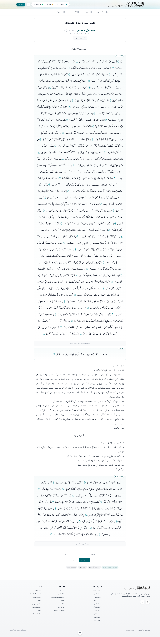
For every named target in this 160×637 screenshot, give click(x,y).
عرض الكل (74, 560)
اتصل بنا (21, 4)
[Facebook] (148, 602)
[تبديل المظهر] (28, 4)
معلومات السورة (71, 567)
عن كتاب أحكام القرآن (94, 567)
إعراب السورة (82, 567)
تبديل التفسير (80, 38)
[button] (88, 12)
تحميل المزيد (83, 560)
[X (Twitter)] (142, 602)
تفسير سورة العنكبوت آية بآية (110, 567)
